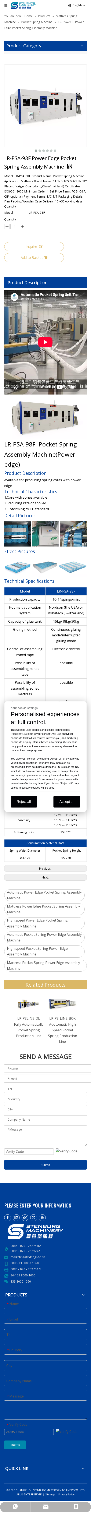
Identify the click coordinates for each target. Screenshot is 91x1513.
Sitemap (50, 1494)
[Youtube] (42, 1217)
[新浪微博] (25, 1217)
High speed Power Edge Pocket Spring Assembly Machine (37, 923)
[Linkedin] (16, 1217)
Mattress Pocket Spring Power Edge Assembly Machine (43, 965)
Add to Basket (32, 257)
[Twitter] (33, 1217)
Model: (9, 213)
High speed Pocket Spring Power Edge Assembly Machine (37, 951)
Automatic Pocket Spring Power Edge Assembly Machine (44, 937)
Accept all (66, 801)
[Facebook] (7, 1217)
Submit (45, 1165)
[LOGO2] (45, 1231)
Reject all (24, 801)
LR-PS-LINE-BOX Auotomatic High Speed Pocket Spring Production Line (62, 1030)
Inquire (31, 246)
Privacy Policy (66, 1494)
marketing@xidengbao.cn (28, 1257)
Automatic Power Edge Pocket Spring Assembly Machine (44, 895)
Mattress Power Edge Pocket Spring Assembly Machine (43, 909)
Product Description (28, 282)
